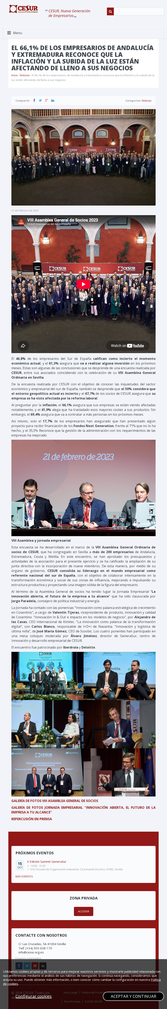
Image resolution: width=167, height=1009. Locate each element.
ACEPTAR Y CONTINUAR (133, 996)
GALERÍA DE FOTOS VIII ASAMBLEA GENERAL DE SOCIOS (54, 801)
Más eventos (24, 876)
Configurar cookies (33, 996)
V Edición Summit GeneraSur (46, 861)
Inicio (14, 75)
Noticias (25, 75)
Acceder (83, 911)
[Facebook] (34, 100)
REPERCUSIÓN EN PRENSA (31, 819)
